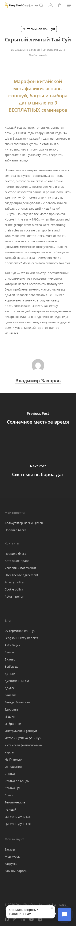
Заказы (10, 849)
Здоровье (11, 709)
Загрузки (11, 864)
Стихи (9, 795)
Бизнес (10, 659)
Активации (12, 645)
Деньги (10, 674)
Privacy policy (14, 582)
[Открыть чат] (64, 914)
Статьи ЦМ (12, 788)
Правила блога (15, 530)
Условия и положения (21, 568)
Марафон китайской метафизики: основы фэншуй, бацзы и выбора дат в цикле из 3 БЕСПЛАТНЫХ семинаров (38, 95)
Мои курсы (12, 857)
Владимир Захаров (27, 50)
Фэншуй (10, 809)
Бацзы (9, 652)
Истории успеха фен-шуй (23, 738)
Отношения (13, 767)
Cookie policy (14, 589)
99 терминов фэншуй (39, 29)
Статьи (10, 774)
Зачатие (11, 695)
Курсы (9, 752)
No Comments (38, 55)
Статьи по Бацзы (17, 781)
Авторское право (17, 561)
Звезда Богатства (17, 702)
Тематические (15, 802)
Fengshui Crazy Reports (21, 638)
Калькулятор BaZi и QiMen (24, 523)
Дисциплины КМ (17, 681)
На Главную (13, 759)
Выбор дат (12, 666)
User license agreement (21, 575)
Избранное (13, 724)
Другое (10, 688)
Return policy (14, 596)
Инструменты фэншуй (21, 731)
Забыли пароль (16, 871)
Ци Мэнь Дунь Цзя (18, 817)
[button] (69, 5)
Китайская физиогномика (23, 745)
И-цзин (10, 717)
